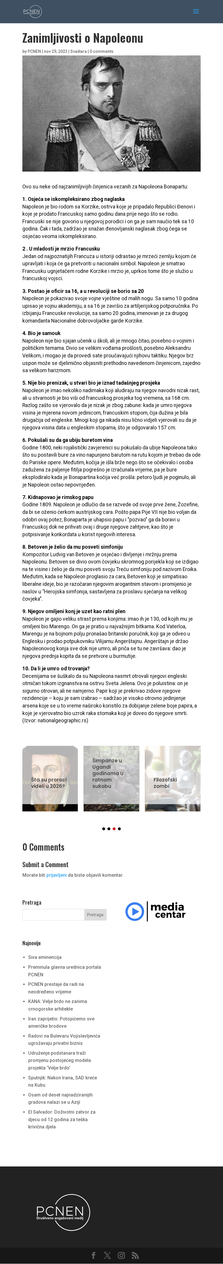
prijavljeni (56, 875)
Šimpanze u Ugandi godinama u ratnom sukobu (111, 775)
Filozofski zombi (172, 775)
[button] (103, 828)
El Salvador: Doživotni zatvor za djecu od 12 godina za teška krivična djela (62, 1119)
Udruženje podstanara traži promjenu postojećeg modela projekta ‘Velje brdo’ (59, 1060)
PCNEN (34, 51)
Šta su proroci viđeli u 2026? (50, 775)
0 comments (102, 51)
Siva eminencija (45, 957)
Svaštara (78, 51)
